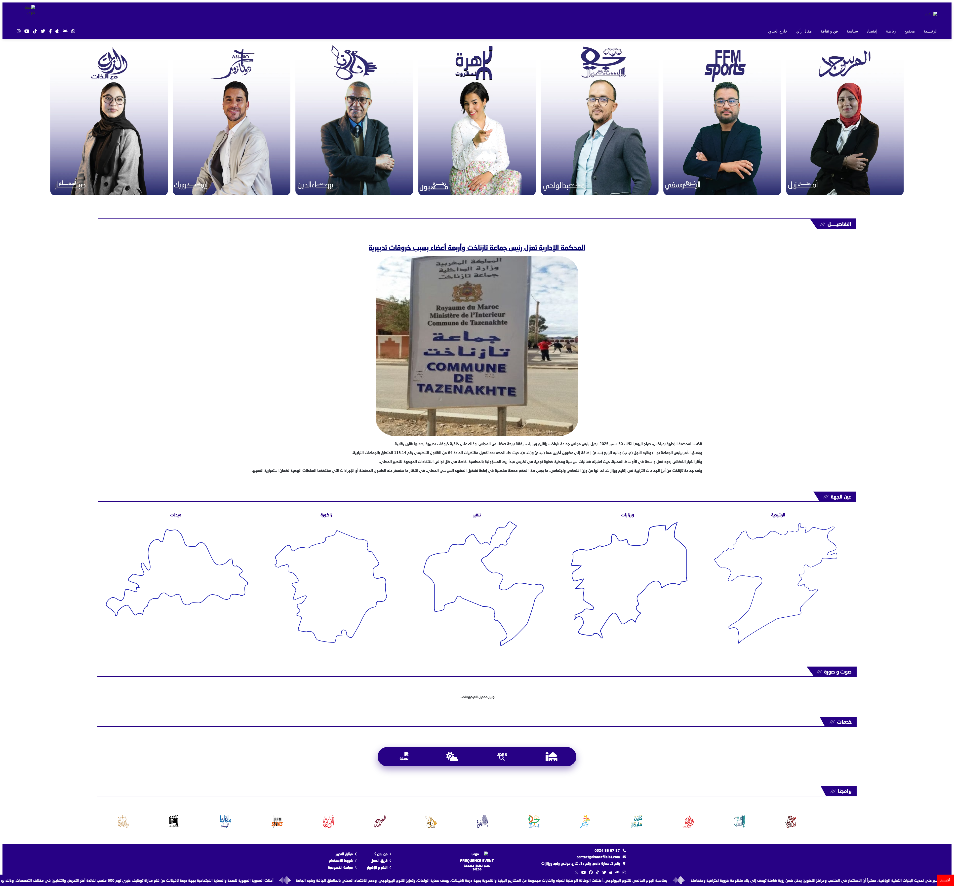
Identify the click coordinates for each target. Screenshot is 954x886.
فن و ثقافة (829, 31)
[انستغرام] (19, 31)
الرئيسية (930, 31)
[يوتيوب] (26, 31)
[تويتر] (43, 31)
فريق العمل (379, 860)
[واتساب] (73, 31)
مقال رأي (804, 31)
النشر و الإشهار (377, 867)
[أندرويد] (65, 31)
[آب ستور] (57, 31)
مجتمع (910, 31)
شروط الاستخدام (341, 860)
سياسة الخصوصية (340, 867)
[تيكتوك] (35, 31)
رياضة (891, 31)
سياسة (852, 31)
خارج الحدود (778, 31)
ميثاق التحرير (344, 854)
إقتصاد (872, 31)
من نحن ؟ (381, 854)
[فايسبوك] (50, 31)
